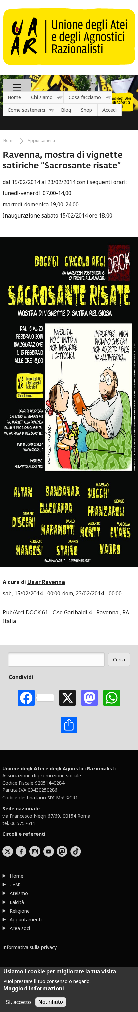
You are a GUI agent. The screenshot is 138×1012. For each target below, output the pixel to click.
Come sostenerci (24, 110)
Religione (20, 911)
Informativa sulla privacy (29, 947)
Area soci (20, 928)
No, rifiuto (50, 1002)
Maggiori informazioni (33, 988)
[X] (67, 698)
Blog (66, 110)
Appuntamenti (41, 140)
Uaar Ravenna (46, 582)
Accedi (109, 110)
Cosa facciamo (82, 97)
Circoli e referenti (23, 834)
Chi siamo (39, 97)
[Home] (69, 69)
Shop (86, 110)
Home (14, 97)
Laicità (17, 902)
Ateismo (19, 893)
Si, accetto (18, 1002)
